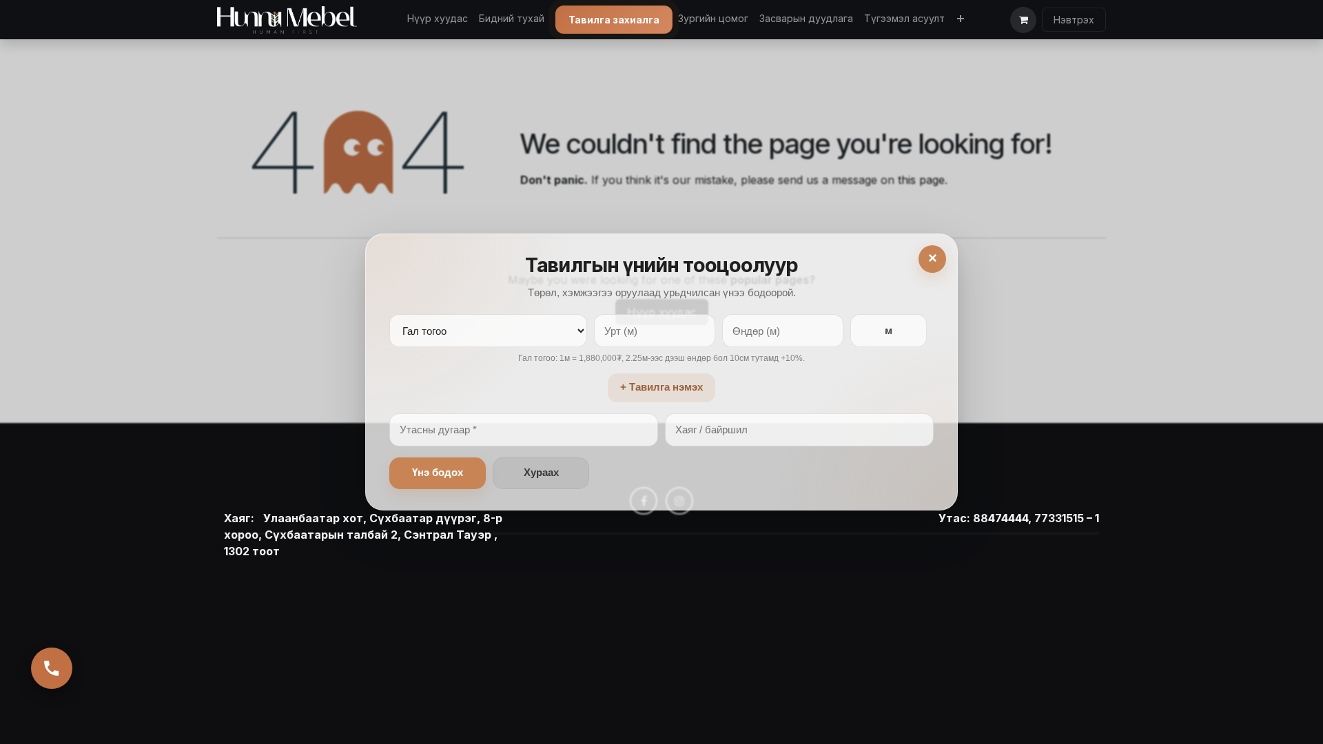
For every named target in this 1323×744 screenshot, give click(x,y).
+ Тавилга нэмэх (661, 387)
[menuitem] (437, 18)
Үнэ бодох (437, 472)
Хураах (541, 472)
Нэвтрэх (1074, 19)
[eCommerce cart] (1023, 20)
